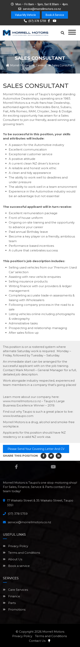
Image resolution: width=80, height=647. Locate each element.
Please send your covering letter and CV (36, 449)
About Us (14, 559)
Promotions (16, 609)
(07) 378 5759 (37, 21)
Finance (13, 596)
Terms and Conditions (23, 552)
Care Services (17, 590)
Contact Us (37, 641)
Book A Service (55, 14)
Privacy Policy (17, 546)
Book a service (18, 566)
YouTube (53, 467)
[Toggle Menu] (72, 32)
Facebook (16, 467)
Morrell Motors (53, 631)
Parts (11, 603)
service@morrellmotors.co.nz (42, 9)
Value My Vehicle (25, 14)
